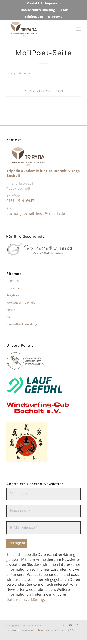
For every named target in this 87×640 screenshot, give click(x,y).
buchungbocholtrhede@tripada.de (35, 213)
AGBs (64, 10)
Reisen (10, 310)
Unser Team (14, 288)
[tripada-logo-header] (36, 29)
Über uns (12, 281)
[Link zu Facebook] (63, 625)
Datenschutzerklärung (38, 10)
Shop (9, 317)
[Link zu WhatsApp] (77, 625)
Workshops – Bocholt (20, 303)
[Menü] (78, 28)
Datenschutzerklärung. (25, 599)
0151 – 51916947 (20, 200)
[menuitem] (33, 3)
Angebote (12, 295)
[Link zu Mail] (70, 625)
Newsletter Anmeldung (21, 324)
